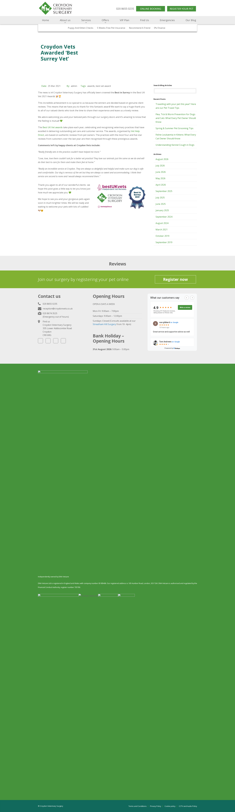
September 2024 (164, 216)
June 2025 (161, 203)
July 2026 (160, 165)
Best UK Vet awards (53, 127)
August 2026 (162, 159)
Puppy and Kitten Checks (80, 27)
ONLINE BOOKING (150, 8)
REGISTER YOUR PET (181, 8)
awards (91, 85)
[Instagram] (55, 340)
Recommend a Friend (139, 27)
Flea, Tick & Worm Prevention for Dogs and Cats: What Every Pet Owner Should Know (176, 118)
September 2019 (164, 242)
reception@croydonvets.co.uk (58, 308)
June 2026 (161, 171)
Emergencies (167, 20)
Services (86, 20)
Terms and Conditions (138, 806)
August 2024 (162, 223)
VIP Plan (124, 20)
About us (65, 20)
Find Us (144, 20)
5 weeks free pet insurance (111, 27)
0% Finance (159, 27)
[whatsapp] (63, 340)
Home (45, 20)
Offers (105, 20)
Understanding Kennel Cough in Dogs (175, 144)
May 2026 (160, 178)
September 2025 (164, 191)
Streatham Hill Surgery (104, 324)
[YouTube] (48, 340)
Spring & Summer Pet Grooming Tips (174, 128)
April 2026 (161, 184)
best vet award (103, 85)
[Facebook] (40, 340)
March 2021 (162, 229)
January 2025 (162, 210)
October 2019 (162, 235)
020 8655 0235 (50, 303)
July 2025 (160, 197)
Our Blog (191, 20)
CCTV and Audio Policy (188, 806)
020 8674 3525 (50, 313)
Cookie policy (170, 806)
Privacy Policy (155, 806)
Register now (175, 279)
